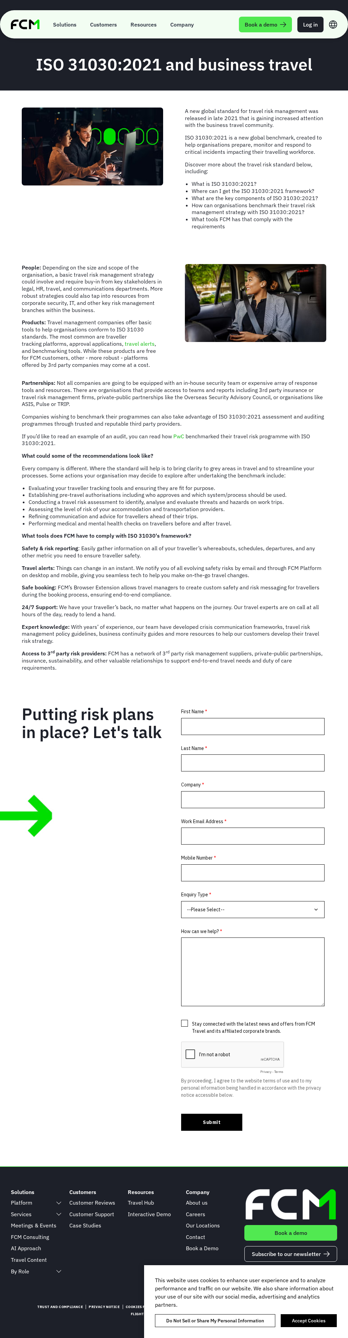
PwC (179, 436)
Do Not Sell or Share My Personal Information (215, 1321)
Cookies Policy (141, 1307)
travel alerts (140, 343)
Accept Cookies (309, 1321)
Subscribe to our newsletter (286, 1254)
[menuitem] (64, 24)
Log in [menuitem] (310, 24)
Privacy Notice (104, 1307)
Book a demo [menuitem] (261, 24)
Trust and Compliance (60, 1307)
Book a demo (291, 1232)
